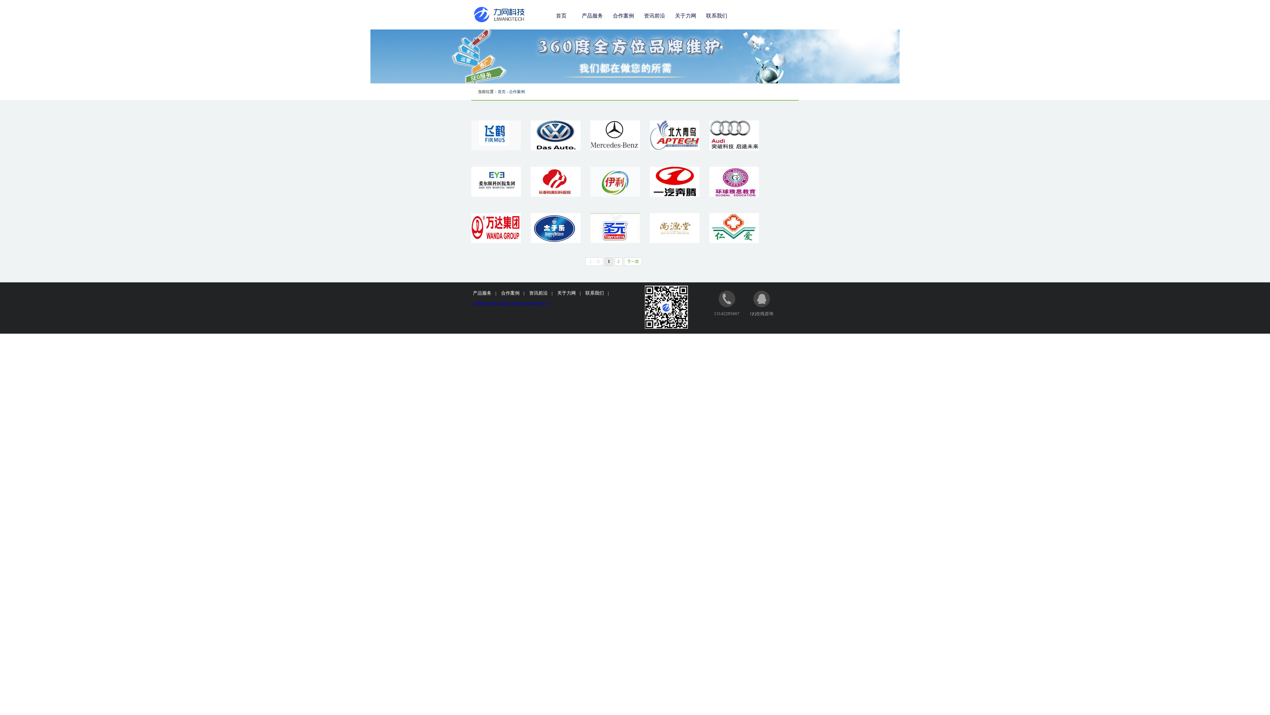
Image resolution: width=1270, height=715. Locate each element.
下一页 (633, 261)
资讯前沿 (654, 16)
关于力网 (685, 16)
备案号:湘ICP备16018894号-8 (523, 304)
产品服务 (592, 16)
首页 (561, 16)
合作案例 (623, 16)
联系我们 (716, 16)
